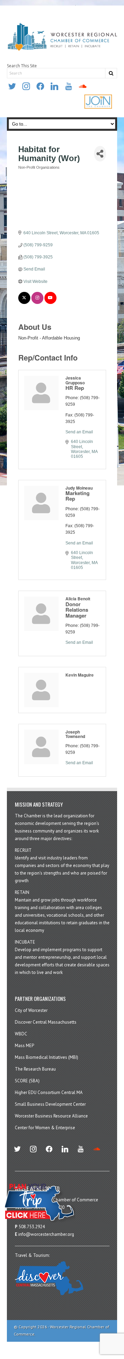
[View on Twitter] (24, 302)
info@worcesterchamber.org (46, 1234)
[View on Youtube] (50, 302)
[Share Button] (100, 153)
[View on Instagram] (37, 302)
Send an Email (79, 432)
